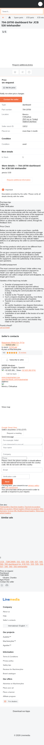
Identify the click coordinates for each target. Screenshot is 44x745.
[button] (40, 4)
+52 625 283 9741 (28, 370)
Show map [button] (6, 407)
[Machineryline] (9, 17)
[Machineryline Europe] (17, 4)
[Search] (40, 11)
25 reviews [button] (22, 352)
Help (4, 616)
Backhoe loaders (17, 507)
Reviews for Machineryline (13, 669)
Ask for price (10, 88)
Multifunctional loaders (26, 511)
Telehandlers (5, 507)
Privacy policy (8, 661)
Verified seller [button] (10, 345)
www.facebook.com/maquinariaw (15, 379)
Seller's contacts (9, 620)
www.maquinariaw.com (11, 377)
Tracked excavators (32, 507)
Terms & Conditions (10, 657)
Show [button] (18, 370)
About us (6, 612)
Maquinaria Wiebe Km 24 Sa (13, 342)
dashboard (26, 105)
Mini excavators (6, 509)
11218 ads (13, 347)
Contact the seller (11, 99)
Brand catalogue (9, 673)
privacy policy (33, 485)
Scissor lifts (12, 511)
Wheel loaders (19, 509)
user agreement (11, 487)
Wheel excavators (32, 509)
